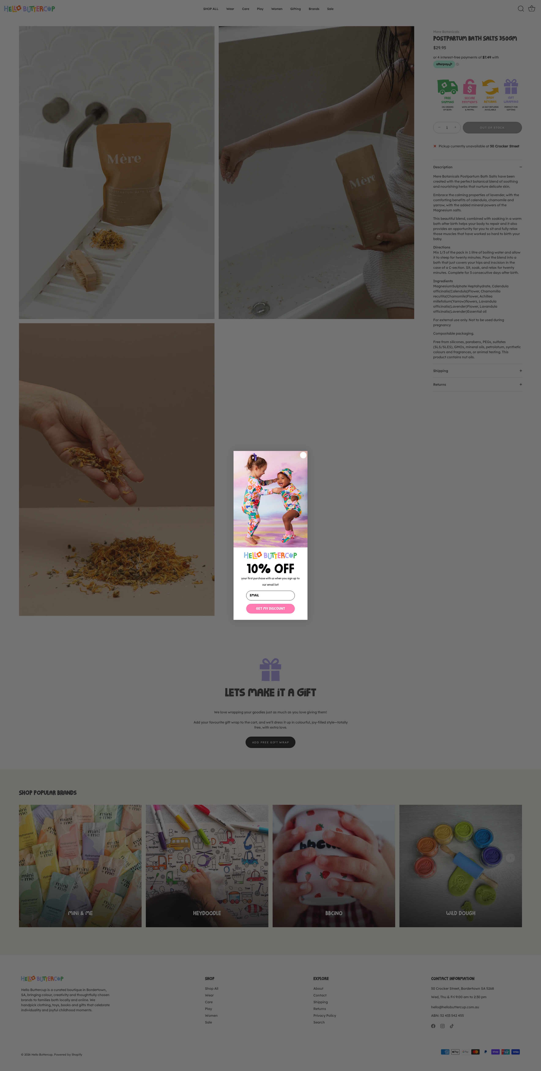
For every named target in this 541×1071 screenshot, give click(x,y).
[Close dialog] (303, 455)
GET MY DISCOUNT (270, 609)
